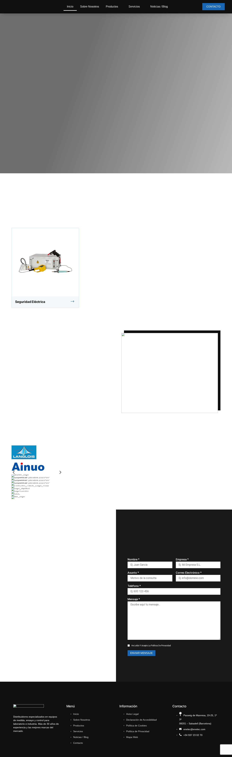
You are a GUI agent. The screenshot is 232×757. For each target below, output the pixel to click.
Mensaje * (134, 599)
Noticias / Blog (159, 6)
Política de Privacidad (161, 645)
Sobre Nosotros (89, 6)
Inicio (70, 6)
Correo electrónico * (189, 572)
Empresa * (182, 559)
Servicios (134, 6)
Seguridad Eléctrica (30, 302)
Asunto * (133, 572)
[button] (14, 472)
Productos (112, 6)
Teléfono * (134, 586)
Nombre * (133, 559)
